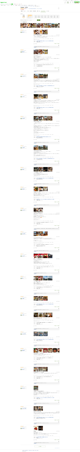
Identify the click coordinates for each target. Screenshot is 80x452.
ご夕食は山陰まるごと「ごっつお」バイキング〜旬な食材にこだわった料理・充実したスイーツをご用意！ (45, 199)
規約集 (35, 450)
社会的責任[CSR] (30, 450)
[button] (23, 25)
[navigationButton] (58, 25)
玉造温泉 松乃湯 (24, 7)
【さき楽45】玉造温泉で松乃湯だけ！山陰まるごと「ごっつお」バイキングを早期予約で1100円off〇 (45, 107)
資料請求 (37, 450)
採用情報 (33, 450)
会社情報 (23, 450)
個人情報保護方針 (26, 450)
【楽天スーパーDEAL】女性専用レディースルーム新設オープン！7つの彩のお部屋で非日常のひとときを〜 (45, 85)
